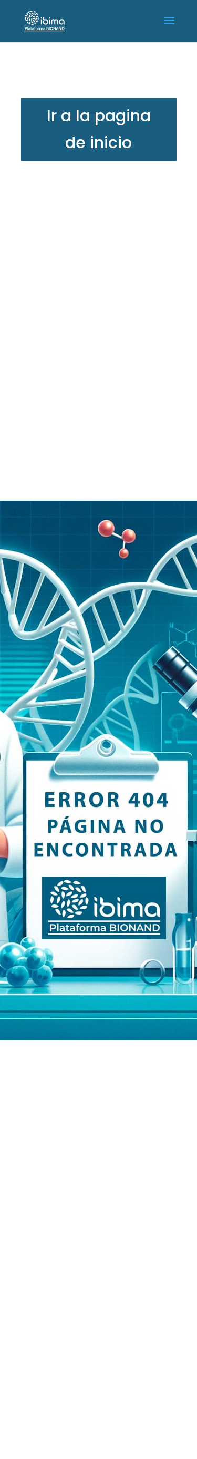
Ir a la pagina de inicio (99, 129)
